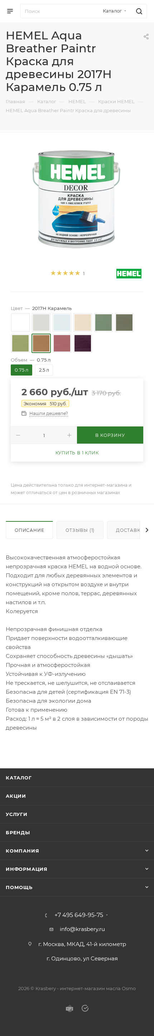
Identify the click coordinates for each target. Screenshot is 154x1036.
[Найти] (138, 11)
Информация (27, 869)
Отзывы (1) (80, 530)
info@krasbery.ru (82, 929)
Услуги (17, 814)
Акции (16, 796)
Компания (22, 851)
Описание (29, 530)
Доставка (130, 530)
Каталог (19, 777)
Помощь (19, 887)
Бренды (18, 832)
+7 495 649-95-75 (78, 915)
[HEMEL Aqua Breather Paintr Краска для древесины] (77, 198)
